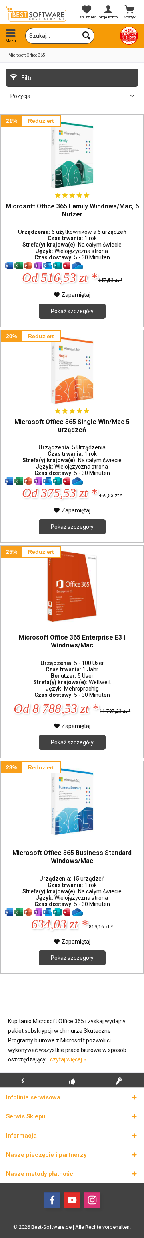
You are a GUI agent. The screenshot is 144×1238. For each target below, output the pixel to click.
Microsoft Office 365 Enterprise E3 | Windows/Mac (72, 641)
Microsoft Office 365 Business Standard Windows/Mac (72, 857)
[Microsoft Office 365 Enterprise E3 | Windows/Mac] (72, 586)
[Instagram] (92, 1200)
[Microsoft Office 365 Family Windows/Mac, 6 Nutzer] (72, 154)
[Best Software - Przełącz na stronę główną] (36, 14)
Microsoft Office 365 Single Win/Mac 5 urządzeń (72, 426)
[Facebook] (52, 1200)
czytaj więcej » (68, 1059)
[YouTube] (72, 1200)
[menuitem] (11, 36)
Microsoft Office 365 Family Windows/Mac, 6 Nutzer (72, 210)
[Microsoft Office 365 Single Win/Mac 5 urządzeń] (72, 370)
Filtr (26, 78)
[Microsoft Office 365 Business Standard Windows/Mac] (72, 801)
